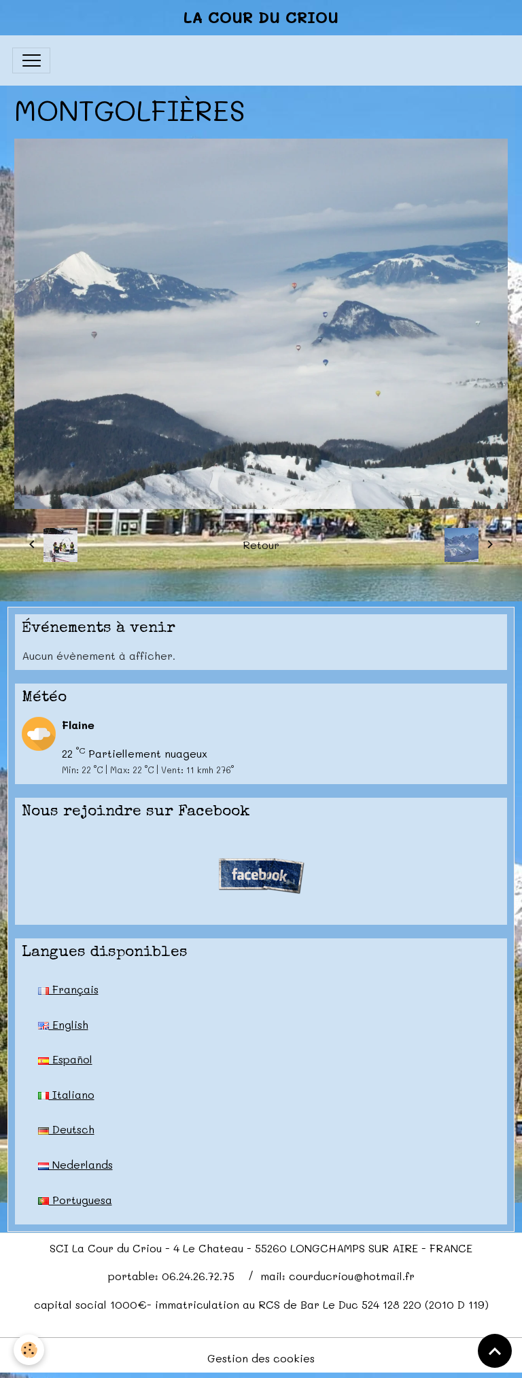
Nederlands (81, 1164)
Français (74, 989)
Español (70, 1059)
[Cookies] (29, 1350)
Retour (261, 544)
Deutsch (71, 1129)
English (68, 1024)
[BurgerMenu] (31, 60)
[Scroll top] (495, 1351)
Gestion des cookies (261, 1358)
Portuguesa (80, 1199)
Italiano (71, 1094)
